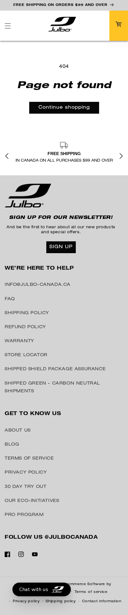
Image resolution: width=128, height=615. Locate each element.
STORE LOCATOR (26, 355)
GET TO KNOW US (33, 414)
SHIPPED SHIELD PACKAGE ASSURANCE (55, 369)
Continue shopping (64, 107)
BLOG (12, 444)
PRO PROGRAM (24, 515)
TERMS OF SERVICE (29, 459)
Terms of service (91, 592)
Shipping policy (61, 601)
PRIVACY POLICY (26, 473)
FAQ (10, 299)
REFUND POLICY (25, 327)
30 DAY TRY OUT (25, 487)
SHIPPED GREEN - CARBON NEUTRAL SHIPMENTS (52, 387)
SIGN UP (61, 247)
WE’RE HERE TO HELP (39, 268)
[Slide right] (121, 156)
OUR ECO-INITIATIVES (32, 501)
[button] (8, 26)
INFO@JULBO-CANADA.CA (38, 285)
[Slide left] (7, 156)
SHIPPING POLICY (27, 313)
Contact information (101, 601)
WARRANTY (19, 341)
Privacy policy (26, 601)
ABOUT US (18, 430)
